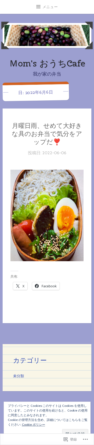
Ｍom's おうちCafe (47, 63)
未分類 (18, 376)
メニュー (50, 6)
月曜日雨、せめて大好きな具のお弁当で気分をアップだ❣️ (47, 133)
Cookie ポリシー (33, 424)
